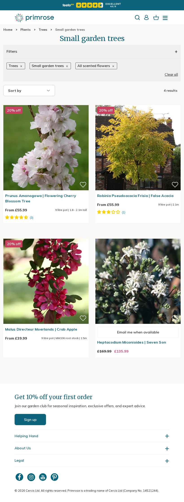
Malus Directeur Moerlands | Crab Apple (41, 329)
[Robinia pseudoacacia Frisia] (138, 102)
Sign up (30, 419)
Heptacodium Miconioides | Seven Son (131, 342)
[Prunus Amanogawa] (46, 102)
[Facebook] (20, 477)
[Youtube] (43, 477)
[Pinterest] (55, 477)
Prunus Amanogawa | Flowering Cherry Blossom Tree (40, 198)
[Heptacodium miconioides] (138, 236)
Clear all (171, 74)
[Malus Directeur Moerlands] (46, 236)
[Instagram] (31, 477)
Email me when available (138, 332)
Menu (166, 19)
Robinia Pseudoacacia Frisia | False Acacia (135, 195)
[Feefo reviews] (92, 5)
